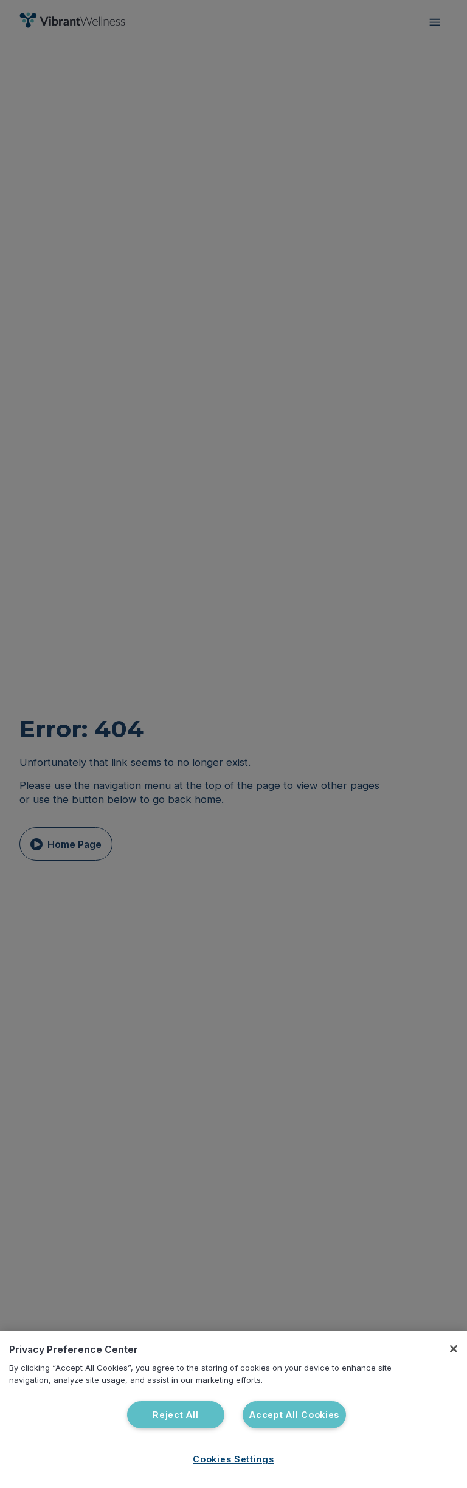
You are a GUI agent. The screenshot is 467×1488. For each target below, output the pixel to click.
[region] (233, 1409)
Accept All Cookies (294, 1415)
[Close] (453, 1348)
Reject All (175, 1415)
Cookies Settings (233, 1459)
